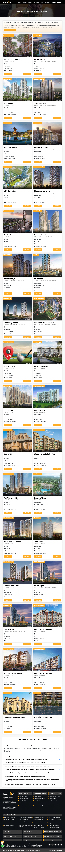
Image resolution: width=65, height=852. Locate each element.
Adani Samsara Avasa (43, 629)
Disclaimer (37, 850)
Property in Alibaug (23, 796)
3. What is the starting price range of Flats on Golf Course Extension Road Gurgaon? (26, 759)
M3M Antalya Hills (41, 366)
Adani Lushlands (38, 800)
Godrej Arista (39, 410)
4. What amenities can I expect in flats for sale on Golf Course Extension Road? (25, 762)
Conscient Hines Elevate (44, 322)
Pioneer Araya (9, 279)
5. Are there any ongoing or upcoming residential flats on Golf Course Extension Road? (27, 766)
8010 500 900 (57, 2)
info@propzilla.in (40, 845)
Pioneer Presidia (40, 235)
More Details (26, 74)
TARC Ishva (38, 542)
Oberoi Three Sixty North (44, 717)
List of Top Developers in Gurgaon (39, 823)
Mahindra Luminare (42, 191)
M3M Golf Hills (9, 366)
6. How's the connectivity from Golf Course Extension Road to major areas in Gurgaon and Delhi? (30, 769)
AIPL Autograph (53, 798)
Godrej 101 (8, 454)
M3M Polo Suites (10, 147)
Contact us (47, 2)
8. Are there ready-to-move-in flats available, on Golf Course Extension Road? (25, 776)
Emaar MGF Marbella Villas (14, 717)
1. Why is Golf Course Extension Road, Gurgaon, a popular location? (22, 744)
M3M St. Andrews (41, 147)
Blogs (41, 2)
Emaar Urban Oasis (11, 586)
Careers (14, 850)
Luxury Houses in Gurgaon (39, 819)
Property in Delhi (23, 800)
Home (19, 2)
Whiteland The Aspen (12, 542)
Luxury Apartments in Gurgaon (25, 817)
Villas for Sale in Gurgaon (54, 825)
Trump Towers (40, 103)
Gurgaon (9, 15)
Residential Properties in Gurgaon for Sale (54, 823)
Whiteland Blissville (11, 59)
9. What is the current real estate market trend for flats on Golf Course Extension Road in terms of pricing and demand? (32, 780)
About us (25, 2)
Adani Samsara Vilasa (13, 673)
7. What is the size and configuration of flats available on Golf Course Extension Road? (27, 772)
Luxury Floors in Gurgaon (9, 819)
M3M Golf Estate (10, 191)
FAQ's (26, 850)
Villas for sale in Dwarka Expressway (39, 828)
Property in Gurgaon (24, 805)
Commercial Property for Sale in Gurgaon (25, 826)
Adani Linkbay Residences (40, 798)
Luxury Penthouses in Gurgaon (55, 819)
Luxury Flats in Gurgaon (38, 817)
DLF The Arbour (10, 235)
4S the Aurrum (38, 796)
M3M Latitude (39, 59)
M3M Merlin (8, 103)
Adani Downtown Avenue (55, 796)
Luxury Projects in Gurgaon (9, 817)
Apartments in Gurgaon (9, 825)
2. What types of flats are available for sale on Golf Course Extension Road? (24, 756)
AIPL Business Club (54, 800)
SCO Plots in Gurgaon (38, 825)
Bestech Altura (40, 498)
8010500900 (33, 845)
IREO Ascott (38, 279)
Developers (36, 2)
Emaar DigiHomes (11, 322)
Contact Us (9, 850)
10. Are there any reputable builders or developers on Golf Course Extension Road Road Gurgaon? (30, 784)
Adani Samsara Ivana (43, 673)
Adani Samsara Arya (39, 805)
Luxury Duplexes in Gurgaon (54, 817)
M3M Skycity (9, 629)
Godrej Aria (8, 410)
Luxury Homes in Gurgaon (24, 819)
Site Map (22, 850)
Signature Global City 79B (44, 454)
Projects (30, 2)
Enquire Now (7, 74)
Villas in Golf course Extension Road (55, 828)
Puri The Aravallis (11, 498)
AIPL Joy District (53, 805)
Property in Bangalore (24, 798)
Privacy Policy (31, 850)
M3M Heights (39, 586)
